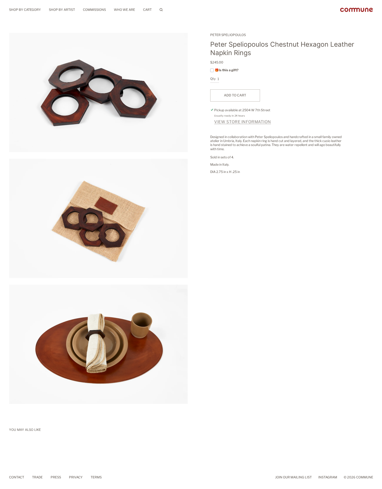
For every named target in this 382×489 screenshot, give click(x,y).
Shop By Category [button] (25, 10)
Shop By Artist (62, 10)
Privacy (76, 477)
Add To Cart (235, 95)
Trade (37, 477)
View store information (242, 121)
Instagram (327, 477)
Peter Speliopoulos (228, 35)
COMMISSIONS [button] (94, 10)
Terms (96, 477)
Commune (364, 477)
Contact (16, 477)
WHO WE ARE (124, 10)
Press (56, 477)
